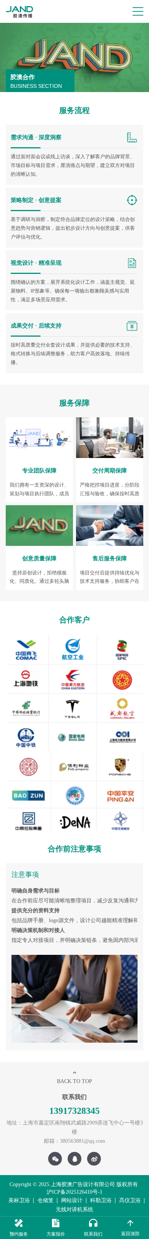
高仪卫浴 (130, 1200)
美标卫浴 (19, 1200)
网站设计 (72, 1200)
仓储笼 (45, 1200)
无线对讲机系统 (74, 1209)
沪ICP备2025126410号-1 (74, 1192)
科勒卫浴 (101, 1200)
